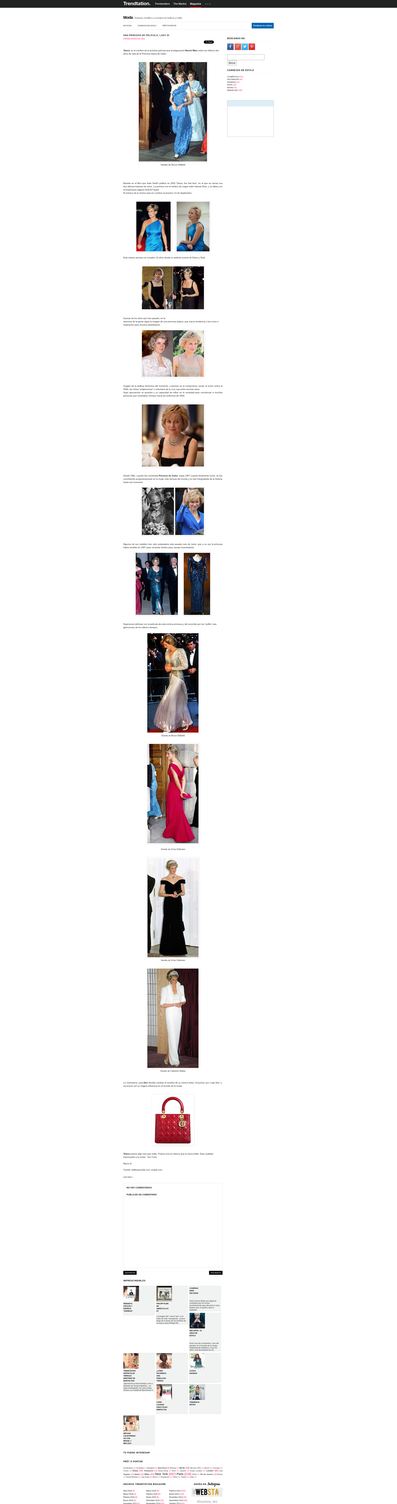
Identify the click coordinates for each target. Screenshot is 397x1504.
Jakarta (183, 1471)
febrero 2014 (175, 1491)
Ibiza (174, 1471)
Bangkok (151, 1468)
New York (161, 1474)
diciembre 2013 (176, 1497)
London (210, 1470)
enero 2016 (128, 1500)
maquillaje (232, 90)
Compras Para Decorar (194, 1290)
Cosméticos (233, 77)
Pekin (194, 1474)
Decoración (233, 79)
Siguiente (216, 1273)
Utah (192, 1477)
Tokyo (175, 1477)
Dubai (135, 1470)
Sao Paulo (145, 1477)
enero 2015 (151, 1497)
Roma (220, 1474)
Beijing (173, 1468)
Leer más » (128, 1177)
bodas (230, 87)
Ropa (229, 85)
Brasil (206, 1468)
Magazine (195, 3)
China (125, 1471)
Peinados (231, 82)
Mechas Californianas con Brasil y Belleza (129, 1438)
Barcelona (162, 1468)
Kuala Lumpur (196, 1471)
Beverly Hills (195, 1468)
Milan (147, 1474)
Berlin (182, 1468)
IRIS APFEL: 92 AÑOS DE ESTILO (196, 1333)
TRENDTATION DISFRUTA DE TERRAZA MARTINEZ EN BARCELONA (129, 1376)
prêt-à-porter (169, 26)
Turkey (184, 1477)
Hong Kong (163, 1471)
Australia (140, 1468)
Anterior (130, 1273)
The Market (179, 3)
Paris (180, 1474)
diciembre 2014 (153, 1500)
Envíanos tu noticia (262, 25)
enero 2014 (174, 1494)
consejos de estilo (147, 26)
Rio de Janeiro (206, 1474)
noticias (127, 26)
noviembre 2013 (176, 1500)
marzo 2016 (128, 1494)
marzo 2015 (151, 1491)
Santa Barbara (132, 1477)
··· (208, 4)
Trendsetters (162, 3)
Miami (137, 1474)
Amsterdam (128, 1468)
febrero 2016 (129, 1497)
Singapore (165, 1477)
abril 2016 (127, 1491)
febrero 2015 (152, 1494)
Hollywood (148, 1471)
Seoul (154, 1477)
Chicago (216, 1468)
